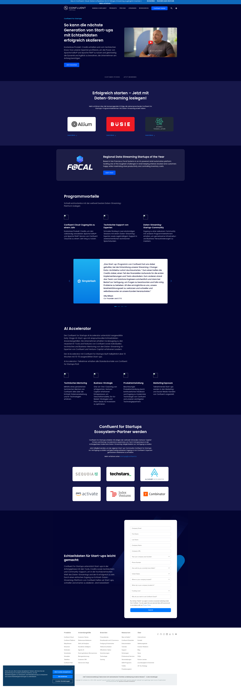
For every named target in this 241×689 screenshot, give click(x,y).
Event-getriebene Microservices (87, 653)
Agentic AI (81, 650)
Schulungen (125, 653)
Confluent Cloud (69, 637)
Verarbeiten (67, 653)
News (139, 653)
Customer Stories (112, 77)
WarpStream (67, 643)
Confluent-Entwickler (128, 640)
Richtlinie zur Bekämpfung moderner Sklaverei (131, 677)
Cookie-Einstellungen (152, 677)
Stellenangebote (142, 643)
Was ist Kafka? (126, 637)
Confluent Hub (68, 662)
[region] (39, 675)
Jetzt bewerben (130, 77)
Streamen (67, 646)
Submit (150, 610)
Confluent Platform (69, 640)
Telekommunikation (106, 646)
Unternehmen (142, 637)
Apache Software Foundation (127, 681)
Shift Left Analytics (83, 643)
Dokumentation (126, 643)
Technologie (103, 656)
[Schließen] (72, 667)
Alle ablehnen (62, 676)
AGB (84, 677)
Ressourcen (126, 633)
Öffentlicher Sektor (105, 650)
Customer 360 (82, 659)
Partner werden (142, 659)
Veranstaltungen (126, 659)
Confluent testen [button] (159, 8)
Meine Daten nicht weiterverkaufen (109, 677)
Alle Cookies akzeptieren (63, 672)
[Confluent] (75, 8)
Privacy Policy (147, 605)
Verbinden (67, 650)
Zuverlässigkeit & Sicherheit (146, 662)
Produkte (67, 633)
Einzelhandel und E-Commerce (109, 640)
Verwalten (67, 656)
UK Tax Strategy (142, 666)
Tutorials (124, 646)
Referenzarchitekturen (84, 640)
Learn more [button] (109, 173)
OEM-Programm (126, 662)
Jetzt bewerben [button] (71, 65)
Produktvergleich (127, 669)
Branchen (103, 633)
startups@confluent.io (128, 456)
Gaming (102, 659)
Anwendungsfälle (84, 633)
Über (139, 633)
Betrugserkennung (83, 656)
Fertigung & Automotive (107, 643)
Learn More (71, 135)
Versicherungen (104, 653)
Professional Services (128, 656)
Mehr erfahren (105, 3)
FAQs (139, 656)
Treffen (124, 666)
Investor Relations (143, 646)
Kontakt (140, 640)
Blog (139, 650)
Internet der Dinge (83, 662)
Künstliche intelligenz (84, 646)
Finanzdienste (104, 637)
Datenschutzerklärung (92, 677)
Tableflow (67, 659)
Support (124, 650)
